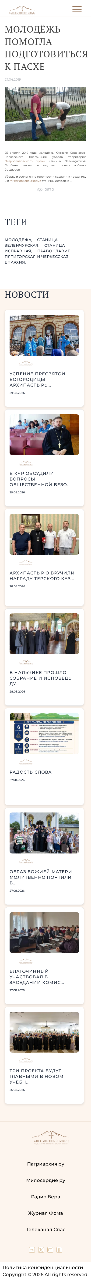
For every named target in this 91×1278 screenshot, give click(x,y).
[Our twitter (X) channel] (41, 1251)
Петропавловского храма (25, 161)
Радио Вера (45, 1197)
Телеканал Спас (45, 1229)
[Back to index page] (22, 14)
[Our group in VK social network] (32, 1251)
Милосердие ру (45, 1180)
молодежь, (19, 240)
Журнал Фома (45, 1213)
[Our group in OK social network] (59, 1251)
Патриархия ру (45, 1164)
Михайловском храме (25, 181)
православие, (54, 251)
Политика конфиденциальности (43, 1267)
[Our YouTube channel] (50, 1251)
